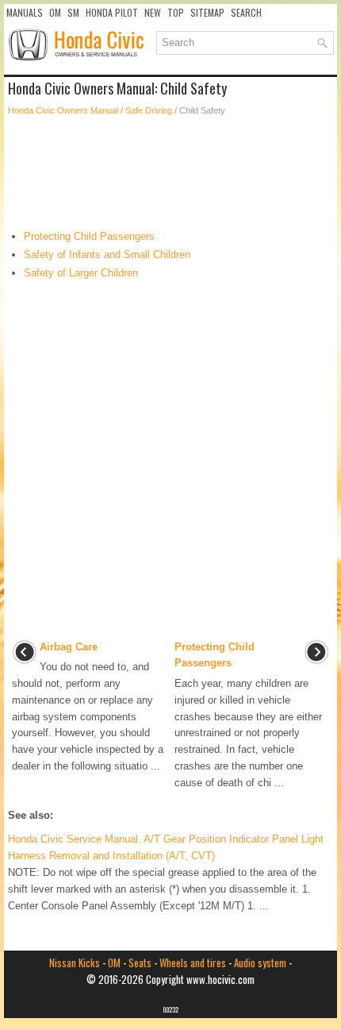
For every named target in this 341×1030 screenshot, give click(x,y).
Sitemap (207, 12)
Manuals (24, 12)
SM (73, 12)
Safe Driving (148, 110)
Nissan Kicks (74, 962)
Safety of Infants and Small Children (107, 254)
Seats (139, 962)
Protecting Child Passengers (89, 236)
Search (246, 12)
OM (55, 12)
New (152, 12)
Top (175, 12)
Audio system (260, 962)
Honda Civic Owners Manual (63, 110)
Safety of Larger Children (81, 273)
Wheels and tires (192, 962)
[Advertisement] (170, 173)
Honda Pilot (112, 12)
